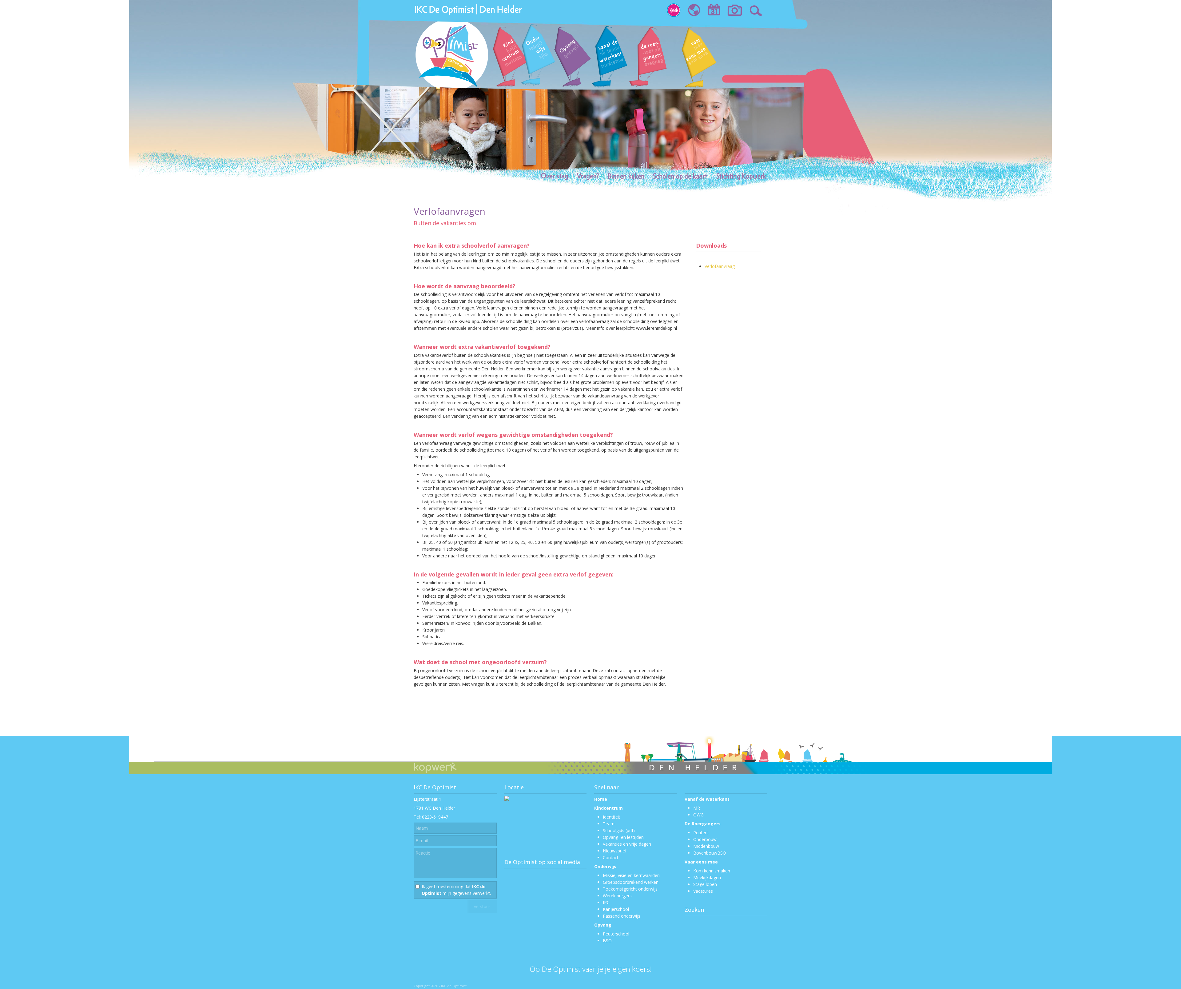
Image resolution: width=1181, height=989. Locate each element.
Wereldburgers (617, 896)
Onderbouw (705, 839)
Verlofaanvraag (720, 266)
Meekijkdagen (707, 877)
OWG (698, 815)
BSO (607, 940)
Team (608, 824)
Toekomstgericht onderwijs (630, 889)
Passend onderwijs (621, 916)
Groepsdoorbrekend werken (630, 882)
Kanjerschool (616, 909)
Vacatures (703, 891)
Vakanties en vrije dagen (627, 844)
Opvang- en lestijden (623, 837)
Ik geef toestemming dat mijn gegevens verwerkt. (456, 889)
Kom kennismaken (711, 871)
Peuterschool (616, 934)
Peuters (701, 832)
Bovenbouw (705, 853)
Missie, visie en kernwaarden (631, 875)
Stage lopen (705, 884)
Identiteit (611, 817)
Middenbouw (706, 846)
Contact (610, 857)
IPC (606, 902)
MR (696, 808)
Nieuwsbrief (614, 851)
